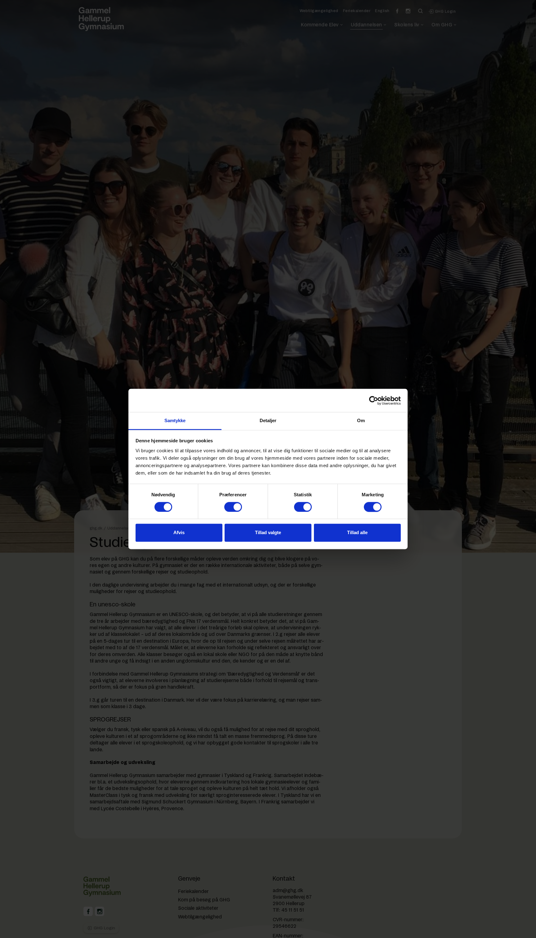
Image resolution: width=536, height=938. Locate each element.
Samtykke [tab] (175, 420)
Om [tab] (361, 420)
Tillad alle (357, 532)
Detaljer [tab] (268, 420)
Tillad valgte (268, 532)
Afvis (179, 532)
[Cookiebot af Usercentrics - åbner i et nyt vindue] (373, 400)
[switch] (233, 507)
